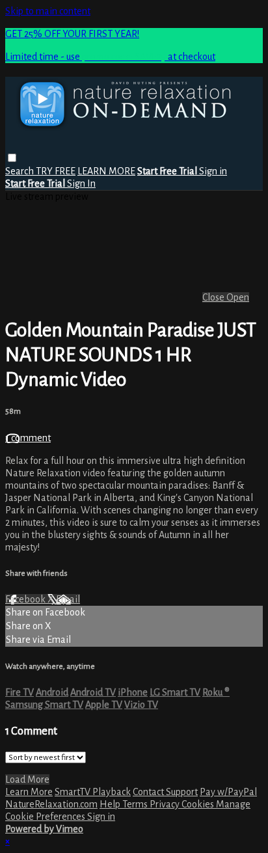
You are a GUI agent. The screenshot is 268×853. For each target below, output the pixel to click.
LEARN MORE (106, 171)
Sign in (213, 171)
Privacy (165, 804)
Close (214, 297)
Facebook (26, 599)
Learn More (29, 792)
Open (237, 297)
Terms (136, 804)
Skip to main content (47, 11)
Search (20, 171)
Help (111, 804)
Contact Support (165, 792)
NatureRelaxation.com (51, 804)
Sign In (81, 183)
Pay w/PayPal (228, 792)
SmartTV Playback (93, 792)
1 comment (28, 438)
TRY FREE (55, 171)
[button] (12, 158)
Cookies (198, 804)
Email (68, 599)
